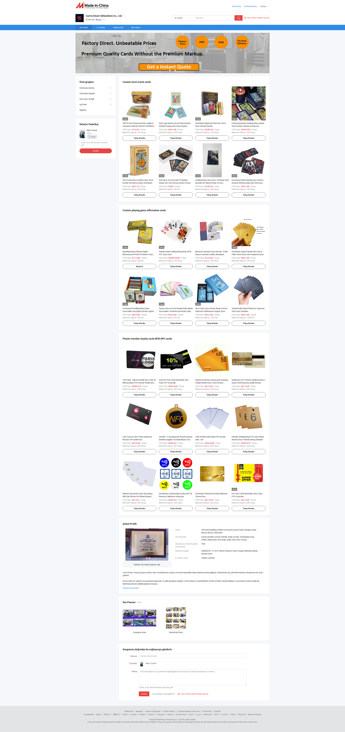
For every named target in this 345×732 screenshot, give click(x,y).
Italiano (170, 714)
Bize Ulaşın (135, 27)
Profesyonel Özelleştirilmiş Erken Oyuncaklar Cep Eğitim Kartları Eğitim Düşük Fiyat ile (138, 311)
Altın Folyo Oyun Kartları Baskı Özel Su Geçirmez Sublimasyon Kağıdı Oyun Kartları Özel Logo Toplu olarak (211, 311)
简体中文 (107, 714)
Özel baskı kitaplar (87, 93)
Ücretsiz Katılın (250, 6)
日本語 (125, 714)
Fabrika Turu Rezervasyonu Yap (147, 564)
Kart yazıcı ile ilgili (87, 99)
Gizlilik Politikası (169, 711)
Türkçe (232, 714)
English (98, 714)
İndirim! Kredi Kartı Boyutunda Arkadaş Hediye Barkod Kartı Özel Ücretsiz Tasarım (211, 383)
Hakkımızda (118, 27)
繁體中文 (116, 714)
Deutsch (151, 714)
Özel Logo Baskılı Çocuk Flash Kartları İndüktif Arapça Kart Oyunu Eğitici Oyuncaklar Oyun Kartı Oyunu (175, 126)
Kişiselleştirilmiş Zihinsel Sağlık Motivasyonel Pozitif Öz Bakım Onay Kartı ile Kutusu (138, 254)
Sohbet (93, 137)
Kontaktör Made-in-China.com (189, 711)
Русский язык (181, 714)
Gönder (144, 694)
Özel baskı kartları (87, 88)
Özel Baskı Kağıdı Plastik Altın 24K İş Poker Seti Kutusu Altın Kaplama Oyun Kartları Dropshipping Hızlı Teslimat (248, 254)
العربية (198, 714)
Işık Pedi (83, 104)
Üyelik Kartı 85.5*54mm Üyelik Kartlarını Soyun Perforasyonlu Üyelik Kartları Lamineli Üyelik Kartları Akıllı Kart (248, 383)
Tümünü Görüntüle (130, 588)
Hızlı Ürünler (207, 711)
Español (142, 714)
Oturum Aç (236, 6)
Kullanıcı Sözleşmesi (152, 711)
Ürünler (102, 27)
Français (133, 714)
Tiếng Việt (241, 714)
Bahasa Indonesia (254, 714)
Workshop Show (176, 632)
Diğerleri (83, 110)
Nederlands (208, 714)
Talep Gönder (139, 138)
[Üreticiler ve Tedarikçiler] (92, 5)
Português (161, 714)
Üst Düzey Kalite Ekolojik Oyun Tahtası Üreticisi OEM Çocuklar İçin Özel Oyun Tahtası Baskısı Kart (247, 183)
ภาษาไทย (224, 714)
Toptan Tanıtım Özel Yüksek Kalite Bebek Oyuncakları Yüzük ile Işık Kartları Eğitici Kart (176, 311)
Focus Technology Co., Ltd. (171, 719)
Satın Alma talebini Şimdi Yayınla (193, 694)
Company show (139, 632)
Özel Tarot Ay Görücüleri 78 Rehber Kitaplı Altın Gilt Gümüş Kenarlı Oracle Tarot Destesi (174, 183)
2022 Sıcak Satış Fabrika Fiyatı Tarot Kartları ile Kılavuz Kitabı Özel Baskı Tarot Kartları (138, 183)
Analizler (217, 711)
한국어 (191, 714)
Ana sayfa (84, 27)
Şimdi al (139, 266)
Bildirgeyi (139, 711)
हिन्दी (216, 714)
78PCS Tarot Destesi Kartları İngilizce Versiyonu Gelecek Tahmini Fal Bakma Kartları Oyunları (138, 126)
